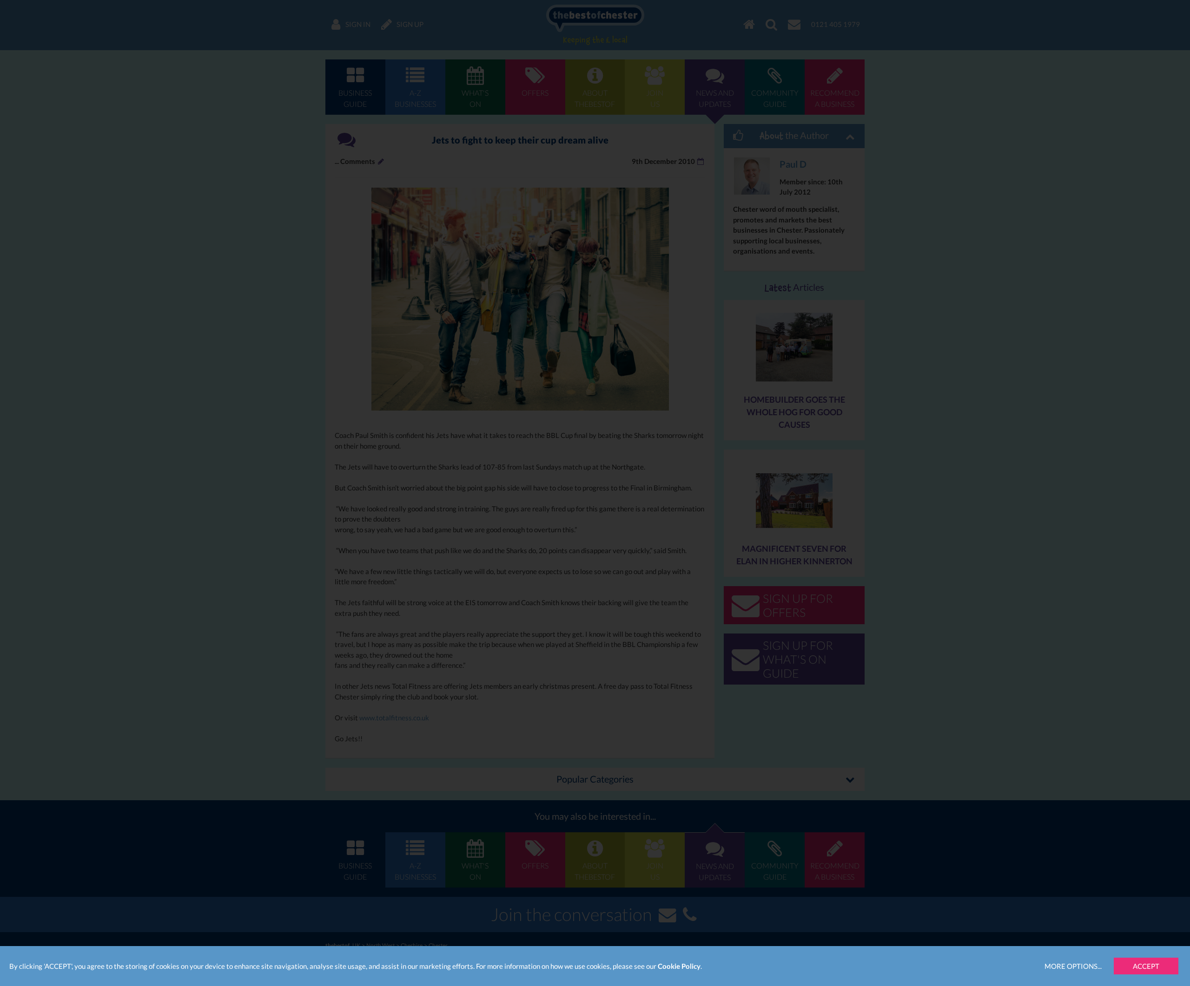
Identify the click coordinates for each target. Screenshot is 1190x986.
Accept (1146, 966)
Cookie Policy (679, 966)
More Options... (1073, 966)
